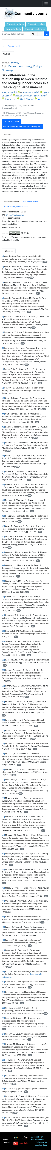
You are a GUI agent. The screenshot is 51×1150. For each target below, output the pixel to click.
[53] (3, 1018)
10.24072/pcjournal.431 (16, 215)
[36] (3, 769)
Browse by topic (13, 28)
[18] (3, 515)
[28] (3, 659)
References (8, 251)
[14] (3, 455)
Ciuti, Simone (26, 99)
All (33, 33)
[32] (3, 720)
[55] (3, 1044)
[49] (3, 971)
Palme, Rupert (39, 95)
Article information (11, 201)
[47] (3, 940)
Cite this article (31, 201)
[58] (3, 1088)
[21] (3, 552)
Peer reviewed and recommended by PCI (22, 126)
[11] (3, 413)
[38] (3, 798)
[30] (3, 685)
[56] (3, 1059)
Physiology (7, 70)
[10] (3, 398)
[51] (3, 992)
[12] (3, 426)
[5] (3, 316)
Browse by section (36, 23)
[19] (3, 526)
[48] (3, 950)
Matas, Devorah (23, 95)
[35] (3, 753)
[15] (3, 471)
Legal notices (41, 1145)
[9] (3, 387)
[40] (3, 835)
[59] (3, 1096)
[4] (3, 298)
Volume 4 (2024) (14, 46)
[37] (3, 779)
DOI (45, 262)
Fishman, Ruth (29, 92)
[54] (3, 1033)
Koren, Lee (10, 99)
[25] (3, 615)
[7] (3, 348)
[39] (3, 816)
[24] (3, 596)
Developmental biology (20, 66)
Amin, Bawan (8, 92)
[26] (3, 631)
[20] (3, 536)
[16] (3, 484)
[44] (3, 900)
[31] (3, 701)
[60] (3, 1117)
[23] (3, 581)
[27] (3, 641)
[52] (3, 1007)
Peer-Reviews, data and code (16, 206)
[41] (3, 853)
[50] (3, 981)
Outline (6, 53)
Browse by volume (15, 23)
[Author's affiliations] (40, 99)
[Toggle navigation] (46, 3)
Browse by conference (35, 28)
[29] (3, 670)
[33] (3, 730)
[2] (3, 266)
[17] (3, 500)
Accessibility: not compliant (37, 1138)
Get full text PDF (11, 121)
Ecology (15, 62)
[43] (3, 887)
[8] (3, 369)
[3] (3, 282)
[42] (3, 869)
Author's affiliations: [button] (10, 227)
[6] (3, 332)
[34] (3, 743)
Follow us (42, 1142)
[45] (3, 916)
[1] (3, 256)
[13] (3, 442)
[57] (3, 1075)
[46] (3, 927)
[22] (3, 565)
